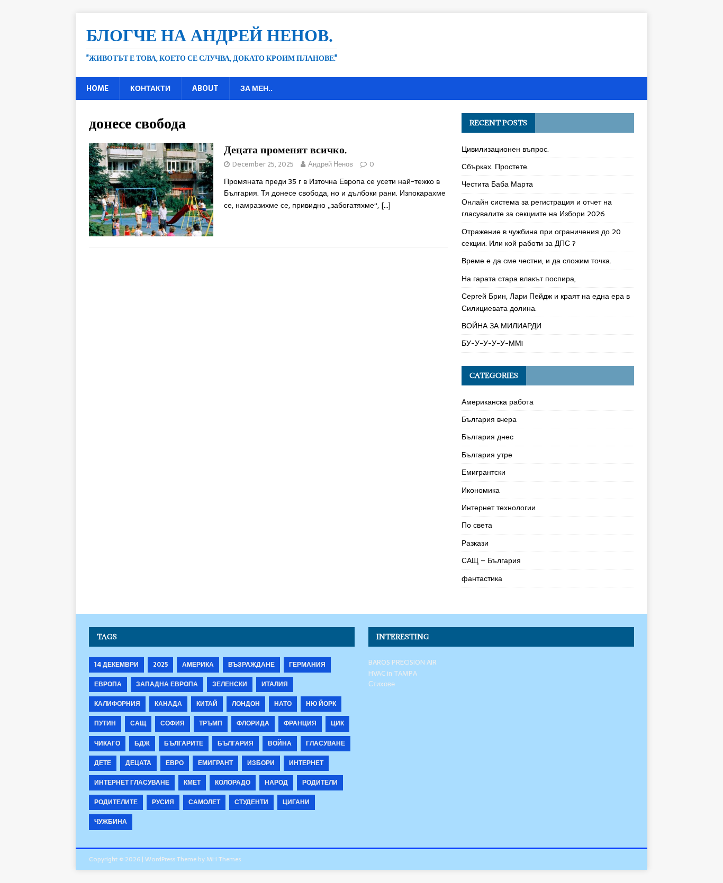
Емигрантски (483, 472)
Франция (300, 723)
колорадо (232, 782)
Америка (198, 664)
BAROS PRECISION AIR (402, 662)
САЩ (138, 723)
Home (97, 88)
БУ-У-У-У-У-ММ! (492, 343)
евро (175, 763)
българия (236, 743)
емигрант (215, 763)
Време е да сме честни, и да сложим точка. (536, 260)
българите (183, 743)
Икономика (481, 490)
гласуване (325, 743)
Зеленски (229, 684)
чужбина (110, 821)
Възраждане (251, 664)
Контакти (150, 88)
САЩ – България (491, 560)
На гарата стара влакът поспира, (519, 278)
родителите (116, 802)
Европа (108, 684)
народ (276, 782)
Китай (207, 703)
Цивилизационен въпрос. (505, 149)
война (280, 743)
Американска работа (498, 402)
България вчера (489, 419)
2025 (160, 664)
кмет (192, 782)
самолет (204, 802)
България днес (487, 437)
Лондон (246, 703)
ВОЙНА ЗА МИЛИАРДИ (501, 326)
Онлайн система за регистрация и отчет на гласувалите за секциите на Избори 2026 (537, 207)
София (172, 723)
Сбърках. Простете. (495, 166)
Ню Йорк (321, 703)
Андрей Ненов (330, 164)
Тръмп (210, 723)
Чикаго (107, 743)
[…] (386, 205)
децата (138, 763)
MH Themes (223, 859)
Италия (274, 684)
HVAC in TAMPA (392, 673)
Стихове (381, 683)
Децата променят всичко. (285, 149)
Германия (307, 664)
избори (261, 763)
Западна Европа (167, 684)
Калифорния (117, 703)
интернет (306, 763)
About (205, 88)
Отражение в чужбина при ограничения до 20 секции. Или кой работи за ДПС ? (541, 237)
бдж (142, 743)
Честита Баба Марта (497, 184)
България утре (487, 455)
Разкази (475, 543)
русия (163, 802)
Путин (105, 723)
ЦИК (337, 723)
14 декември (116, 664)
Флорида (253, 723)
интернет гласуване (131, 782)
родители (320, 782)
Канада (168, 703)
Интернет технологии (499, 507)
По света (477, 525)
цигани (296, 802)
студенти (251, 802)
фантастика (482, 578)
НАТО (283, 703)
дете (102, 763)
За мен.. (256, 88)
